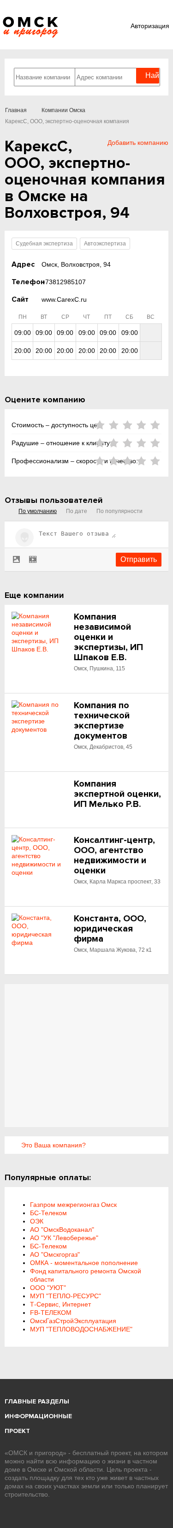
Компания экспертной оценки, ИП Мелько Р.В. (117, 794)
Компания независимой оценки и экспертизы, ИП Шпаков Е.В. (108, 637)
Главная (16, 110)
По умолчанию (37, 511)
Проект (17, 1431)
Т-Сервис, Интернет (60, 1304)
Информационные (38, 1416)
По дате (76, 511)
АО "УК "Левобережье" (64, 1238)
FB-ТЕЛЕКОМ (51, 1312)
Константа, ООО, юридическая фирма (110, 928)
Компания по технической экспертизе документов (102, 720)
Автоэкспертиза (105, 243)
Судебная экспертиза (44, 243)
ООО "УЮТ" (48, 1287)
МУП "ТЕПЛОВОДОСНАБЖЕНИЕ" (81, 1329)
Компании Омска (63, 110)
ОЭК (36, 1221)
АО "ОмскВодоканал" (62, 1229)
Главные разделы (37, 1401)
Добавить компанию (137, 142)
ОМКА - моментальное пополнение (84, 1262)
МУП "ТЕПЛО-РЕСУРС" (65, 1296)
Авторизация (150, 26)
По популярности (119, 511)
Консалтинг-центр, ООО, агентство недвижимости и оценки (114, 855)
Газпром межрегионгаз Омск (73, 1204)
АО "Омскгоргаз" (55, 1254)
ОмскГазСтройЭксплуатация (73, 1321)
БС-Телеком (48, 1213)
